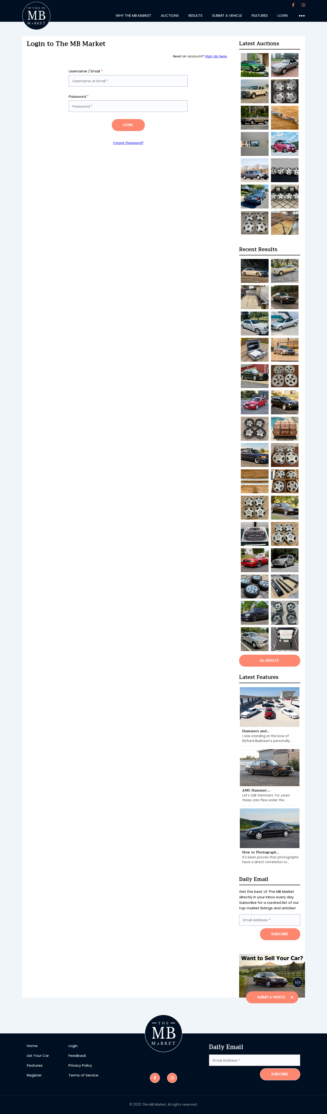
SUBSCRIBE (279, 934)
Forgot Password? (128, 143)
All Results (269, 660)
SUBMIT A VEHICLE (271, 997)
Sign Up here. (216, 56)
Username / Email (85, 71)
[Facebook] (293, 5)
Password (79, 96)
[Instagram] (303, 5)
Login (128, 125)
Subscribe (279, 1074)
